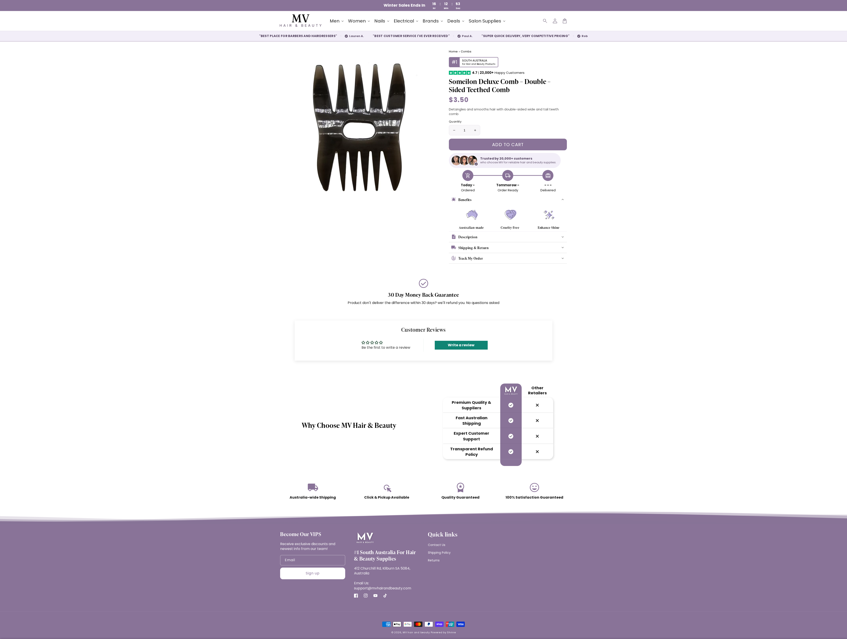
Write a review (461, 345)
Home (453, 52)
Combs (466, 52)
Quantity (455, 121)
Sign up (313, 573)
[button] (545, 21)
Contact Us (436, 545)
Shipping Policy (439, 552)
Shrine (451, 632)
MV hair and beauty (416, 632)
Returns (434, 560)
